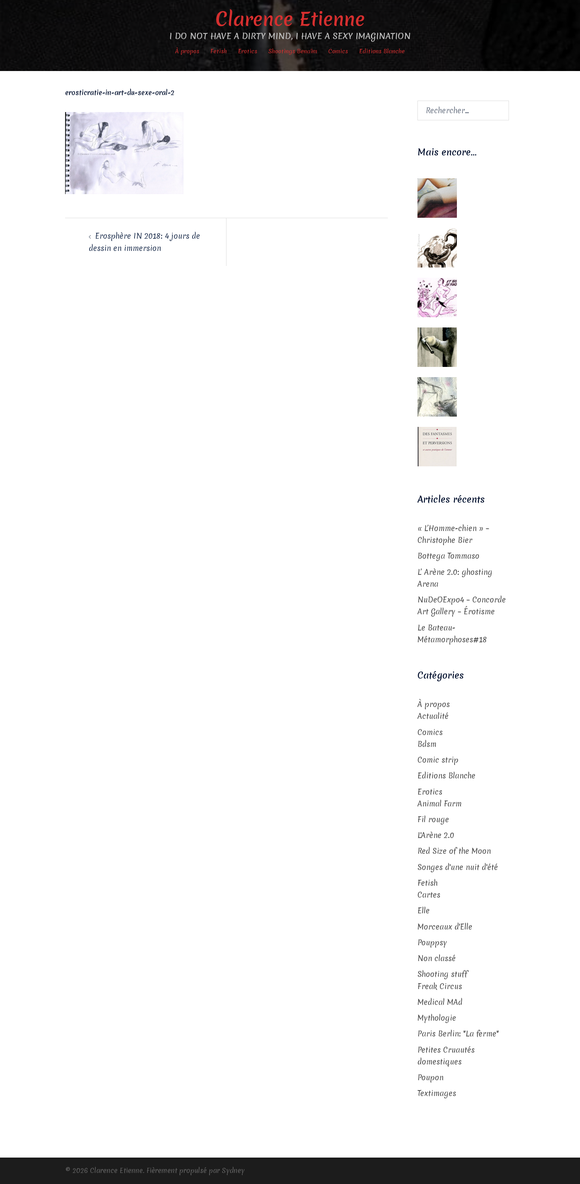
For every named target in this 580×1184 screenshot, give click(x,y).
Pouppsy (432, 942)
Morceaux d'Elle (444, 927)
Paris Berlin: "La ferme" (458, 1034)
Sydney (233, 1170)
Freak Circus (439, 986)
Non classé (436, 958)
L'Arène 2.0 (435, 835)
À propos (187, 51)
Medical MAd (439, 1002)
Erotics (247, 51)
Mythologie (436, 1018)
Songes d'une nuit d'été (457, 867)
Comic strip (437, 760)
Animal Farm (439, 804)
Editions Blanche (382, 51)
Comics (338, 51)
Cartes (428, 895)
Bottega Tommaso (448, 556)
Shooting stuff (442, 974)
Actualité (433, 716)
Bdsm (426, 744)
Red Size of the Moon (454, 851)
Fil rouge (433, 819)
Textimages (436, 1093)
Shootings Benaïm (292, 51)
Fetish (218, 51)
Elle (423, 910)
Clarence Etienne (290, 19)
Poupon (430, 1077)
